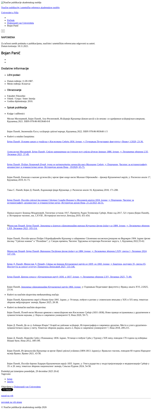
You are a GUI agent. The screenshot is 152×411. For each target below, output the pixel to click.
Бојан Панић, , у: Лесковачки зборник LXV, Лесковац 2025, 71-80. (69, 276)
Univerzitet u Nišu (9, 12)
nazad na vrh (7, 395)
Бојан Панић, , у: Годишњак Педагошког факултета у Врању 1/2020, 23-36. (75, 141)
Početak (11, 20)
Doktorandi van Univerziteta (20, 23)
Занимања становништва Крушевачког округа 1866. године (51, 287)
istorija (10, 381)
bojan (9, 379)
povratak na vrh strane (11, 402)
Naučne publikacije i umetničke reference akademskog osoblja (30, 7)
